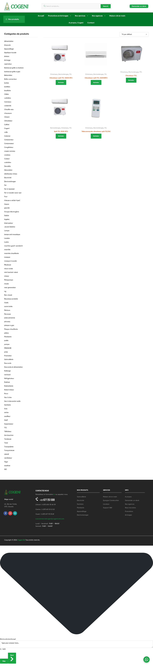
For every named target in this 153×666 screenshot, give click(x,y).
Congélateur (8, 147)
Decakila (7, 166)
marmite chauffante (11, 253)
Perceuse (7, 314)
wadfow (7, 465)
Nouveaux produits (11, 299)
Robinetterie (8, 386)
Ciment (6, 117)
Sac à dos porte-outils (12, 401)
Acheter (61, 82)
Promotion (8, 356)
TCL (70, 74)
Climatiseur (53, 74)
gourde (7, 208)
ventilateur (8, 458)
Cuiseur (7, 159)
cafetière (7, 98)
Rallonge (7, 371)
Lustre (6, 242)
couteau (7, 155)
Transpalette (8, 447)
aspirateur (8, 64)
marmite (7, 249)
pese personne (9, 318)
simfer (6, 412)
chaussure (8, 113)
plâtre (6, 333)
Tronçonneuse (9, 450)
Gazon (6, 204)
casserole (7, 106)
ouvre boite (8, 306)
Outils (6, 302)
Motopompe (8, 280)
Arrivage (7, 60)
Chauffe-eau (9, 109)
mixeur (6, 276)
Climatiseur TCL (131, 76)
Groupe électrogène (11, 212)
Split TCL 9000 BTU (61, 131)
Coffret (6, 124)
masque (7, 257)
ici (54, 494)
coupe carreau (9, 151)
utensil (6, 454)
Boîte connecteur (10, 79)
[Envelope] (15, 513)
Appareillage (9, 49)
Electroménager (63, 74)
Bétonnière (8, 75)
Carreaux (7, 102)
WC (5, 469)
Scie (5, 409)
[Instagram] (10, 513)
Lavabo (7, 238)
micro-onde (8, 268)
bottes (6, 83)
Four (5, 196)
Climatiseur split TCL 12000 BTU (61, 78)
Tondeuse (7, 439)
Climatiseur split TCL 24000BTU (96, 78)
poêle (6, 340)
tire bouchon (8, 435)
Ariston (6, 56)
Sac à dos (8, 397)
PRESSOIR (7, 348)
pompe (6, 344)
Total (6, 443)
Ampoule (7, 45)
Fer (5, 185)
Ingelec (7, 219)
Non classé (8, 295)
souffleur (7, 416)
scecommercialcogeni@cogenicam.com (50, 519)
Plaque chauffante (11, 329)
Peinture (7, 310)
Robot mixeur (9, 390)
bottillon (7, 87)
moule (6, 284)
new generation (10, 287)
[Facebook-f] (5, 513)
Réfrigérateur (9, 378)
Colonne (7, 136)
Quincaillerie (8, 359)
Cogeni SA (21, 540)
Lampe (6, 230)
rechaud (7, 374)
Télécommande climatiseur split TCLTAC (96, 131)
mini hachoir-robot (11, 272)
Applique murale (10, 52)
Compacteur (8, 140)
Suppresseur (8, 424)
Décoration (8, 170)
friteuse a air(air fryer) (12, 200)
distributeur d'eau (10, 174)
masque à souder (10, 261)
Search (105, 6)
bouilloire (7, 90)
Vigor (6, 462)
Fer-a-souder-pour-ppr (13, 193)
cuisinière (7, 162)
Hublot (6, 215)
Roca (6, 393)
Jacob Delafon (9, 227)
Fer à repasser (9, 189)
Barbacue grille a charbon (14, 68)
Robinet (7, 382)
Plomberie (7, 337)
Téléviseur (7, 431)
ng (5, 291)
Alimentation (8, 41)
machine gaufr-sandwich (13, 246)
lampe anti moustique (12, 234)
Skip (3, 661)
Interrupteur (8, 223)
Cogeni (6, 128)
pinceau (7, 321)
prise (6, 352)
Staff (6, 420)
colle (6, 132)
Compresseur (9, 143)
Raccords (7, 363)
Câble (6, 94)
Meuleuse (7, 265)
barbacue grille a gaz (12, 71)
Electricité (7, 178)
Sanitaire (7, 405)
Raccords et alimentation (13, 367)
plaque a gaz (9, 325)
